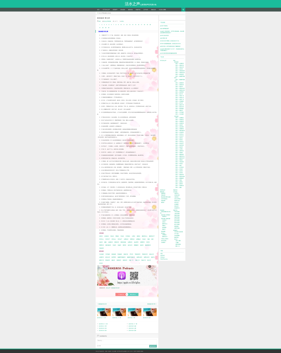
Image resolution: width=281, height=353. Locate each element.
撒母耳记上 (144, 236)
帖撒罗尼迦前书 (122, 257)
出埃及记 (106, 236)
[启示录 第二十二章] (104, 312)
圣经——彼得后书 (179, 84)
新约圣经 (176, 62)
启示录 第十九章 (132, 326)
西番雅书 (136, 245)
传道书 (101, 242)
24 (108, 27)
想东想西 (163, 231)
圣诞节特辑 (177, 217)
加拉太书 (151, 254)
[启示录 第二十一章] (119, 312)
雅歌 (105, 242)
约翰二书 (137, 260)
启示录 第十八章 (102, 328)
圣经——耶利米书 (179, 174)
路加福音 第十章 (151, 304)
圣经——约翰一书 (179, 95)
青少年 (175, 239)
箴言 (152, 239)
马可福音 (107, 254)
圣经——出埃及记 (179, 132)
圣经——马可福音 (179, 112)
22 (102, 27)
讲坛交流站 (163, 240)
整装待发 (130, 9)
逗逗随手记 (177, 208)
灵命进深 (122, 9)
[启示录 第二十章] (134, 312)
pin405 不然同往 (164, 25)
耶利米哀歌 (123, 242)
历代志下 (120, 239)
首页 (98, 9)
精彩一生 (177, 246)
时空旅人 (163, 233)
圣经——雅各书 (179, 110)
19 (147, 24)
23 (105, 27)
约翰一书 (131, 260)
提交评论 (153, 346)
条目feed (162, 255)
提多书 (152, 257)
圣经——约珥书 (179, 172)
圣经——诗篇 (178, 180)
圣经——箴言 (178, 165)
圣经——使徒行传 (179, 65)
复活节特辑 (177, 219)
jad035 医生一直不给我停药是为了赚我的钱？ (170, 46)
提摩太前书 (139, 257)
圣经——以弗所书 (179, 63)
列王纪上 (101, 239)
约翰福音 (119, 254)
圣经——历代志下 (179, 143)
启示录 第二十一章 (133, 324)
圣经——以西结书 (179, 121)
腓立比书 (107, 257)
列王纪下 (107, 239)
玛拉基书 (101, 248)
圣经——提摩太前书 (180, 88)
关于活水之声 (106, 9)
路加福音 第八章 (103, 304)
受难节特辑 (177, 215)
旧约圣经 (176, 116)
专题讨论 (176, 193)
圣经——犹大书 (179, 94)
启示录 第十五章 (132, 330)
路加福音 (114, 254)
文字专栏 (145, 9)
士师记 (133, 236)
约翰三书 (143, 260)
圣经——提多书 (179, 86)
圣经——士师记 (179, 149)
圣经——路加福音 (179, 108)
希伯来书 (107, 260)
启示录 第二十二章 (103, 324)
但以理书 (136, 242)
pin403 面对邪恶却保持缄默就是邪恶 (168, 53)
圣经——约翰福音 (179, 101)
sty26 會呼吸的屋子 (164, 28)
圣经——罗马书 (179, 103)
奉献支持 (153, 9)
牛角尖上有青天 (164, 238)
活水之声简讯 (177, 198)
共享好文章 (177, 195)
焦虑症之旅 (177, 200)
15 (135, 24)
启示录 (101, 263)
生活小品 (176, 202)
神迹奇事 (163, 200)
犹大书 (149, 260)
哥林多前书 (137, 254)
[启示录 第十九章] (150, 312)
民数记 (117, 236)
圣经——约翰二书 (179, 99)
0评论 (122, 21)
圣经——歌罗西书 (179, 92)
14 (132, 24)
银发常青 (176, 237)
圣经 (99, 21)
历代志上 (114, 239)
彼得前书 (119, 260)
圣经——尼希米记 (179, 150)
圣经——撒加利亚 (179, 154)
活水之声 (108, 288)
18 (144, 24)
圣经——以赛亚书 (179, 123)
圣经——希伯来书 (179, 74)
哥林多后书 (145, 254)
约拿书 (114, 245)
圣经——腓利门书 (179, 105)
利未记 (112, 236)
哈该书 (141, 245)
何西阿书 (142, 242)
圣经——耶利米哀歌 (180, 176)
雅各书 (113, 260)
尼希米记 (132, 239)
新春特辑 (176, 226)
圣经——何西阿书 (179, 128)
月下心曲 (176, 233)
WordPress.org (163, 259)
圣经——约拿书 (179, 171)
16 (138, 24)
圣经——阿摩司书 (179, 185)
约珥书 (148, 242)
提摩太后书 (146, 257)
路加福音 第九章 (103, 18)
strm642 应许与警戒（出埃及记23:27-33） (170, 41)
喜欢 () (122, 294)
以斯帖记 (138, 239)
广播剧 (177, 242)
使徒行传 (126, 254)
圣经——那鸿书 (179, 183)
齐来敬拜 (163, 242)
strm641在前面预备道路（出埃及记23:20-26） (170, 43)
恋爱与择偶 (178, 244)
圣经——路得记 (179, 182)
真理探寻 (115, 9)
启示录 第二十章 (102, 326)
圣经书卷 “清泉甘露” (165, 218)
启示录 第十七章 (132, 328)
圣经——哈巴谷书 (179, 145)
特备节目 (138, 9)
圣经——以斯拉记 (179, 119)
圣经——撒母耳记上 (180, 156)
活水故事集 (177, 235)
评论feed (162, 257)
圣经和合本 (162, 190)
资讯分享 (176, 206)
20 (150, 24)
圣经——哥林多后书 (180, 72)
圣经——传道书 (179, 125)
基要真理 (163, 193)
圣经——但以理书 (179, 127)
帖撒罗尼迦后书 (131, 257)
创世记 (101, 236)
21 (99, 27)
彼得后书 (125, 260)
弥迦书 (119, 245)
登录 (161, 253)
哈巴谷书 (130, 245)
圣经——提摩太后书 (180, 90)
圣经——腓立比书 (179, 106)
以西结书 (130, 242)
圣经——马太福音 (179, 114)
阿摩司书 (101, 245)
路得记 (138, 236)
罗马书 (131, 254)
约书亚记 (128, 236)
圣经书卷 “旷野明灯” (165, 215)
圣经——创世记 (179, 138)
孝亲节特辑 (177, 222)
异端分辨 (163, 195)
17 (141, 24)
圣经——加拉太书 (179, 67)
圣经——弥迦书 (179, 152)
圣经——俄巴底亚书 (180, 130)
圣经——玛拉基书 (179, 161)
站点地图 (114, 351)
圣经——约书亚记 (179, 167)
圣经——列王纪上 (179, 134)
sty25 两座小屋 (163, 38)
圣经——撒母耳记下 (180, 158)
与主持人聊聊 (162, 9)
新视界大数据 (140, 351)
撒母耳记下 (152, 236)
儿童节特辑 (177, 213)
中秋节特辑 (177, 211)
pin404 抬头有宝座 (164, 35)
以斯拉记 (126, 239)
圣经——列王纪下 (179, 136)
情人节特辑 (177, 224)
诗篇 (148, 239)
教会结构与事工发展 (165, 197)
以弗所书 (101, 257)
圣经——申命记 (179, 163)
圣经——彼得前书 (179, 83)
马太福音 (101, 254)
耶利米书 (116, 242)
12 (126, 24)
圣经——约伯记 (179, 169)
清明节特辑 (177, 228)
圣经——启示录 (179, 69)
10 (121, 24)
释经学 (162, 202)
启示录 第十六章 (102, 330)
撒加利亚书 (148, 245)
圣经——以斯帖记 (179, 117)
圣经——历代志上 (179, 141)
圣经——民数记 (179, 160)
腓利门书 (101, 260)
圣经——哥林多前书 (180, 70)
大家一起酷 (178, 240)
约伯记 (144, 239)
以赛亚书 (110, 242)
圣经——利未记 (179, 139)
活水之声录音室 (107, 21)
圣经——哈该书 (179, 147)
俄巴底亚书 (108, 245)
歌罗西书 (114, 257)
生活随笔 (176, 204)
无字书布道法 (164, 198)
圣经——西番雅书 (179, 178)
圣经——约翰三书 (179, 97)
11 (123, 24)
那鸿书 (124, 245)
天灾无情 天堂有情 (178, 231)
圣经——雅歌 (178, 187)
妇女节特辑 (177, 220)
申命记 (122, 236)
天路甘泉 (176, 197)
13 (129, 24)
